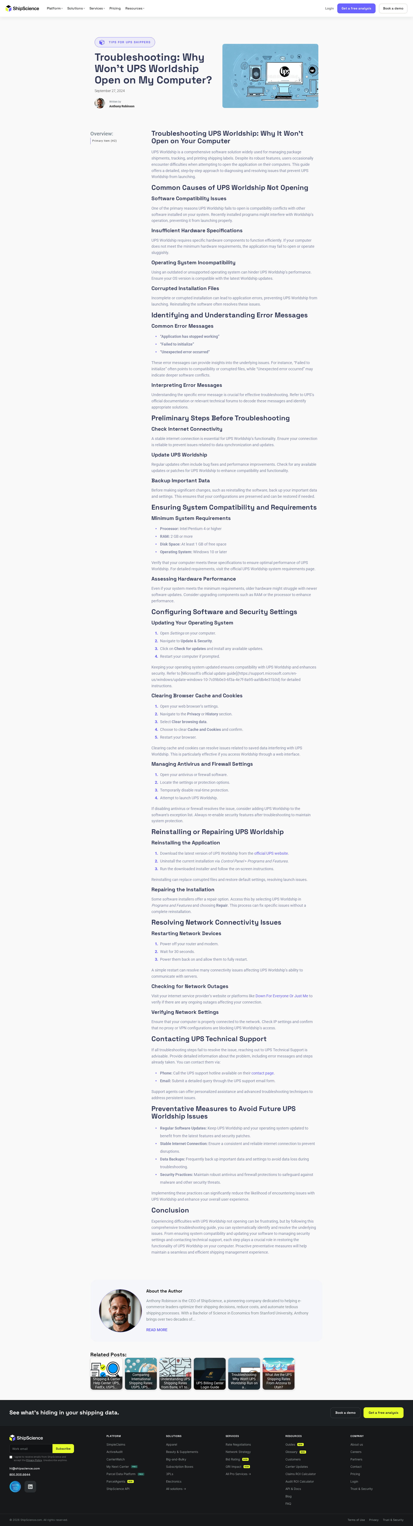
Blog (288, 1496)
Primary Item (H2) (104, 140)
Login (329, 8)
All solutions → (176, 1489)
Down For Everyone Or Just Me (282, 996)
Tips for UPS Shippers (130, 42)
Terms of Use (356, 1519)
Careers (355, 1452)
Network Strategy (238, 1452)
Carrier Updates (296, 1466)
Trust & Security (361, 1489)
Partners (356, 1459)
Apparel (171, 1444)
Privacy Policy (34, 1460)
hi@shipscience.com (24, 1468)
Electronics (173, 1481)
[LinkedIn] (30, 1486)
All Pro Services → (238, 1474)
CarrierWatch (115, 1459)
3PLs (169, 1474)
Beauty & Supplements (182, 1452)
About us (356, 1444)
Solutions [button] (76, 8)
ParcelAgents (119, 1481)
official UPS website (271, 853)
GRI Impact (237, 1466)
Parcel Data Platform (124, 1474)
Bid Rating (237, 1459)
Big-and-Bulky (176, 1459)
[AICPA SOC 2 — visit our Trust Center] (15, 1486)
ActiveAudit (114, 1452)
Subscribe (63, 1449)
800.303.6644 (19, 1475)
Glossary (295, 1452)
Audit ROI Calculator (299, 1481)
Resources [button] (134, 8)
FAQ (288, 1503)
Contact (356, 1466)
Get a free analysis (356, 8)
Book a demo (393, 8)
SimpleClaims (115, 1444)
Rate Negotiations (238, 1444)
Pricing (115, 8)
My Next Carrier (121, 1466)
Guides (294, 1444)
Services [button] (97, 8)
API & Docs (293, 1489)
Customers (293, 1459)
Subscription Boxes (179, 1466)
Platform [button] (55, 8)
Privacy (374, 1519)
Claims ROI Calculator (300, 1474)
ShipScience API (117, 1489)
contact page (262, 1073)
